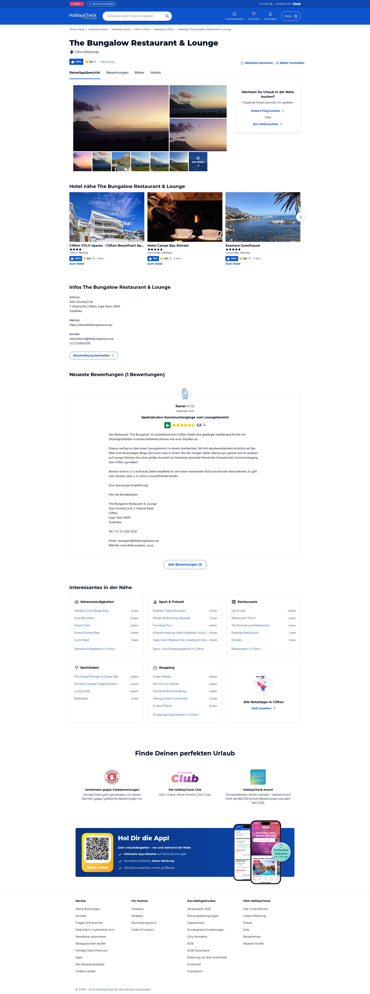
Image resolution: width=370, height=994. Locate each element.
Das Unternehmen (255, 909)
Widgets (137, 916)
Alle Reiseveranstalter (90, 964)
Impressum (195, 971)
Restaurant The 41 (243, 618)
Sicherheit (194, 964)
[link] (234, 16)
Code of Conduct (142, 929)
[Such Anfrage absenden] (167, 16)
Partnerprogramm (144, 923)
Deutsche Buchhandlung (170, 691)
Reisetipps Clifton (164, 29)
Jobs (246, 929)
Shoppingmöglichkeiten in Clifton (176, 714)
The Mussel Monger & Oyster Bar (96, 676)
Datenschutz (195, 923)
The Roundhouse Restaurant (250, 625)
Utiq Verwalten (197, 936)
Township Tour (162, 625)
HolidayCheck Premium (92, 950)
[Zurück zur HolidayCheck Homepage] (82, 16)
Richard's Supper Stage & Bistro (95, 684)
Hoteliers (137, 909)
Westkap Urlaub (121, 29)
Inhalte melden (86, 971)
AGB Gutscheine (198, 950)
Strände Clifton (84, 618)
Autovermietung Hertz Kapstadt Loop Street (181, 632)
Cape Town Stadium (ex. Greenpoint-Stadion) (181, 640)
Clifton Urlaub (142, 29)
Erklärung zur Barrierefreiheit (207, 957)
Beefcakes (81, 698)
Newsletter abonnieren (91, 936)
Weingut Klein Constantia (170, 698)
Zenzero (236, 640)
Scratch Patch (162, 706)
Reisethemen (252, 936)
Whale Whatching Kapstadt (171, 618)
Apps (79, 957)
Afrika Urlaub (77, 29)
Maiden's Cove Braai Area (91, 611)
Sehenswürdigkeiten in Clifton (94, 649)
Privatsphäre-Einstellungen (205, 929)
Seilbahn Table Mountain (169, 611)
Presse (247, 923)
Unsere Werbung (254, 916)
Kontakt (264, 3)
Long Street (82, 691)
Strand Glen (82, 625)
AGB (190, 943)
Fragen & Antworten (89, 923)
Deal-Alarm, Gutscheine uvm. (95, 929)
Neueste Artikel (253, 943)
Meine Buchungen (88, 909)
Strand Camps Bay (86, 632)
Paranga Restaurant (244, 632)
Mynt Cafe (238, 611)
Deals (75, 3)
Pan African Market (166, 684)
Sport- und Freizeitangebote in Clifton (178, 649)
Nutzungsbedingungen (203, 916)
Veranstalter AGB (199, 909)
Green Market (162, 676)
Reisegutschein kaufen (91, 943)
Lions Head (81, 640)
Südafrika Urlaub (98, 29)
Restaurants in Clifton (246, 649)
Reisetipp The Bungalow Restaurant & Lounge (204, 29)
